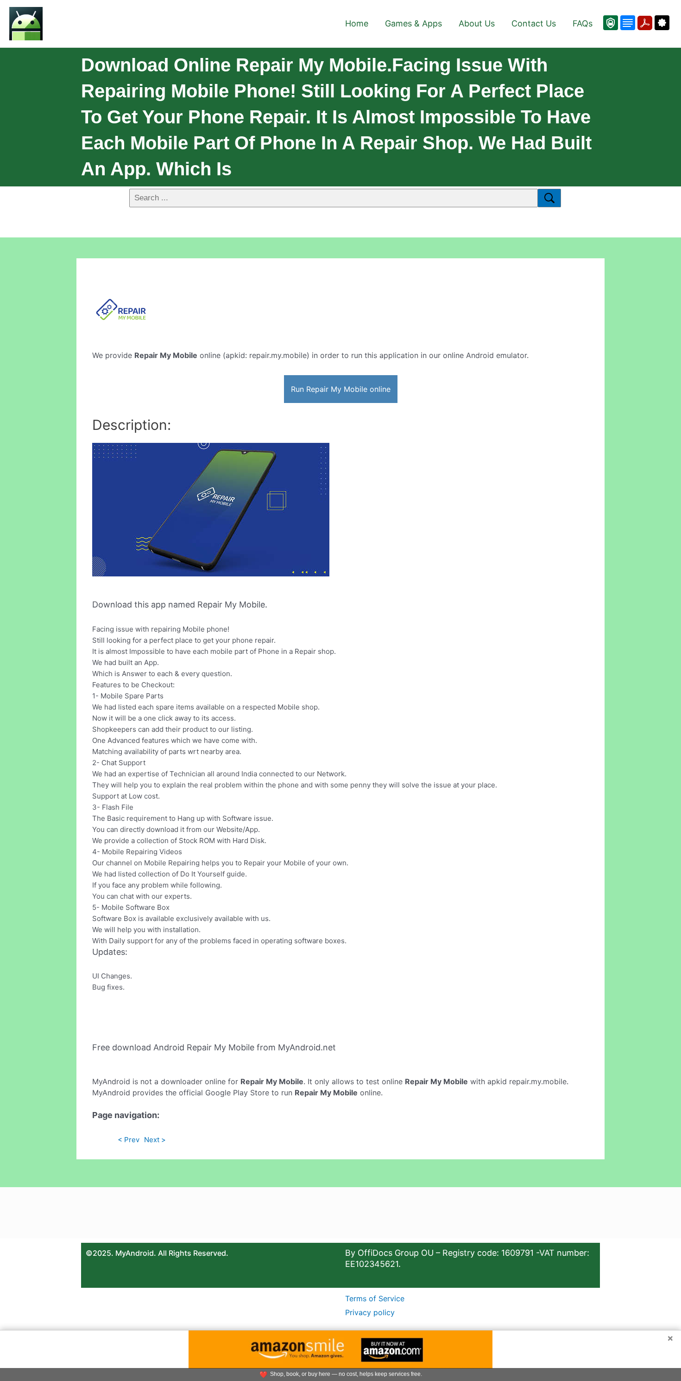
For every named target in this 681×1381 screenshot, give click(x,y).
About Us (477, 23)
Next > (155, 1139)
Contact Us (533, 23)
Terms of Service (374, 1298)
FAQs (583, 23)
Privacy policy (370, 1312)
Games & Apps (413, 23)
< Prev (128, 1139)
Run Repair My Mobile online (341, 389)
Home (356, 23)
